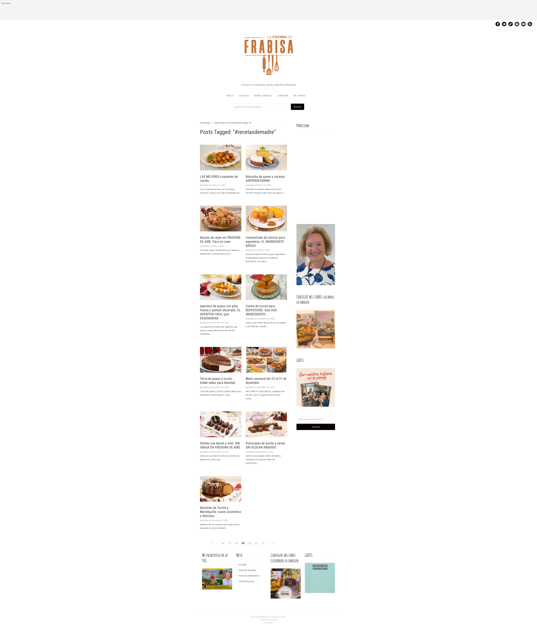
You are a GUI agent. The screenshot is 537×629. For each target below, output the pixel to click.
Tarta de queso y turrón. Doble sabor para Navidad (217, 381)
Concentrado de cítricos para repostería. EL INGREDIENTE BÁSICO (265, 242)
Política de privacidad (268, 620)
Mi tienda (299, 96)
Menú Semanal (263, 96)
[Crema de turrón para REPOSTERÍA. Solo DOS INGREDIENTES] (266, 287)
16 (222, 543)
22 (263, 543)
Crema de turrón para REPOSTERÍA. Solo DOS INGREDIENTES (261, 310)
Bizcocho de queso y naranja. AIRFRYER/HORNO (266, 179)
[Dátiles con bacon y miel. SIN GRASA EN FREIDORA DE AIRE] (220, 424)
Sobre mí (283, 96)
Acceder (243, 564)
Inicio (230, 96)
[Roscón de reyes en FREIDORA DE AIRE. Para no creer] (220, 218)
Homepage (205, 122)
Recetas (244, 96)
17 (229, 543)
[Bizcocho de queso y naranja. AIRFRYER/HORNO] (266, 157)
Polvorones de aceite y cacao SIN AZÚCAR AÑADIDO (265, 445)
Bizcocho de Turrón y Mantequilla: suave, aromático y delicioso (220, 512)
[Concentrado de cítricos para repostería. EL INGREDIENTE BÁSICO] (266, 218)
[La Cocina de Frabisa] (268, 55)
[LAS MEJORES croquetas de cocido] (220, 157)
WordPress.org (246, 581)
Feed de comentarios (249, 575)
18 (236, 543)
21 (256, 543)
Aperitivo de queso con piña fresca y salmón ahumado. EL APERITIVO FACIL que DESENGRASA (220, 312)
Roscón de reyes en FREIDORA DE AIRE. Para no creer (220, 240)
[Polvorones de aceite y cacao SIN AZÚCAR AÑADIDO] (266, 424)
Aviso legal (268, 622)
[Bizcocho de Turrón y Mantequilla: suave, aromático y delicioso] (220, 489)
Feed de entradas (247, 570)
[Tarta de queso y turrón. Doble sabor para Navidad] (220, 360)
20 (249, 543)
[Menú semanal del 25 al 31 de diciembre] (266, 360)
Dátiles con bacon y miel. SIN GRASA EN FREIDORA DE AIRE (220, 445)
